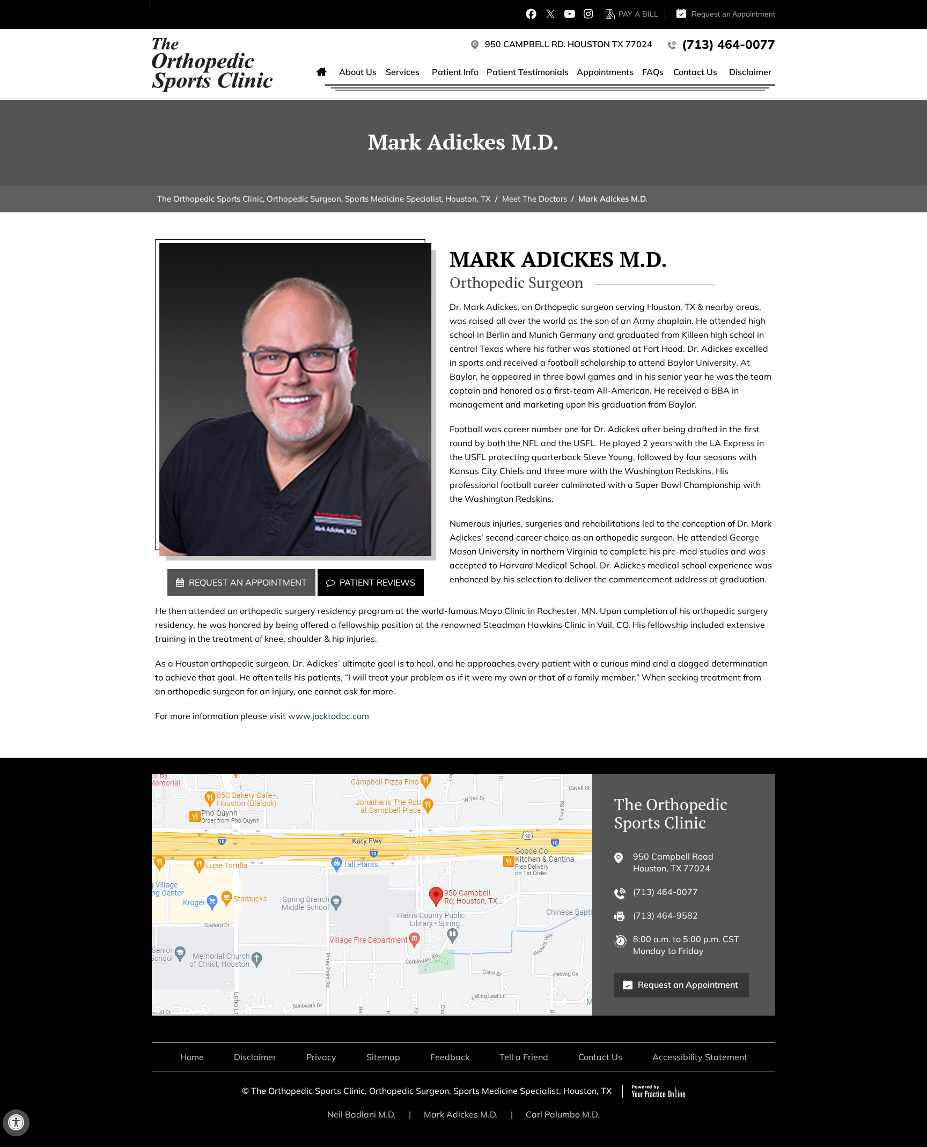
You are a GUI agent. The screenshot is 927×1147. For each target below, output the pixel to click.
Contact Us (600, 1057)
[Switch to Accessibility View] (16, 1122)
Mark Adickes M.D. (461, 1114)
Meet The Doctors (534, 199)
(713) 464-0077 (728, 44)
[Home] (321, 73)
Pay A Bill (638, 14)
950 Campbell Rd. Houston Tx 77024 (568, 44)
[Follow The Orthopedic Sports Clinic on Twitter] (550, 14)
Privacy (321, 1057)
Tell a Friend (523, 1057)
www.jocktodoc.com (328, 716)
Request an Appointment (733, 14)
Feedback (449, 1057)
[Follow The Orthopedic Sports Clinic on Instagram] (588, 14)
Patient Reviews (377, 582)
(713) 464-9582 (665, 915)
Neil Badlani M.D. (361, 1114)
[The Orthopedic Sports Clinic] (212, 64)
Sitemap (383, 1057)
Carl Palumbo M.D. (563, 1114)
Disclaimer (255, 1057)
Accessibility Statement (699, 1057)
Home (192, 1057)
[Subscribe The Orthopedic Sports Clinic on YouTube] (569, 14)
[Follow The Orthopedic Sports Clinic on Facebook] (531, 14)
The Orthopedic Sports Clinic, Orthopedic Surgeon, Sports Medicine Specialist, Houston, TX (324, 199)
